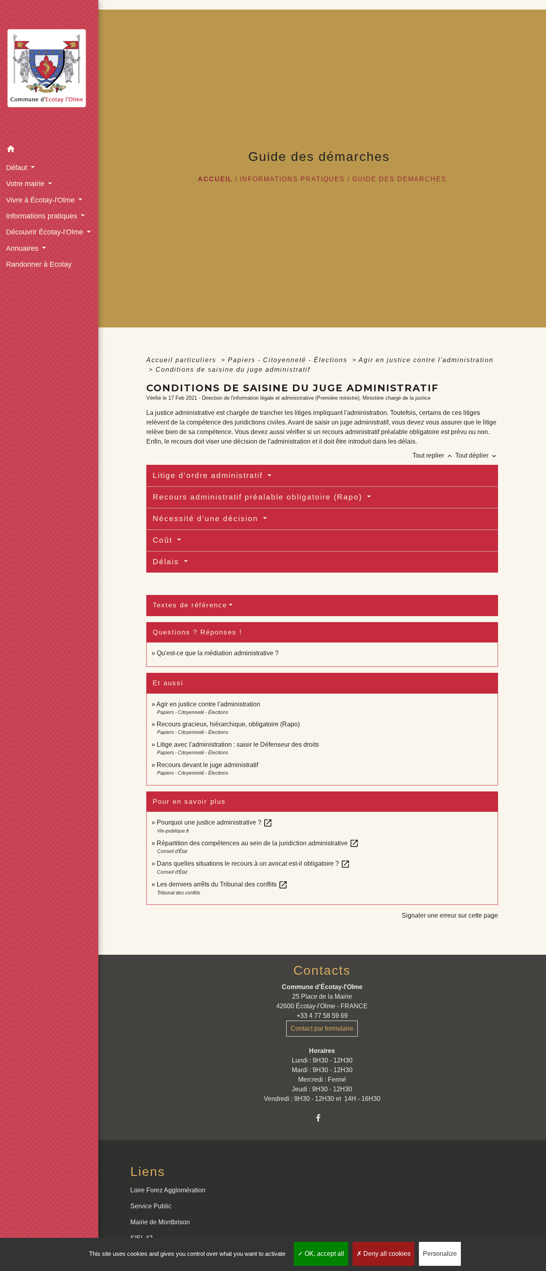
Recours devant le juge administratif (207, 764)
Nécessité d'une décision (207, 518)
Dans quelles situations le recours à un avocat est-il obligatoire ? (253, 863)
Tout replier (433, 455)
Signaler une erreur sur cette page (450, 915)
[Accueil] (49, 71)
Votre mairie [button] (26, 184)
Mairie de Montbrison (160, 1222)
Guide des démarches (399, 179)
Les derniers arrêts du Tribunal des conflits (222, 884)
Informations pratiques (292, 179)
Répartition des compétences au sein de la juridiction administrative (258, 843)
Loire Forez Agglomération (167, 1190)
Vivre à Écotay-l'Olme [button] (41, 200)
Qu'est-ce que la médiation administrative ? (218, 653)
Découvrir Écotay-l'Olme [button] (45, 232)
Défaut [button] (17, 168)
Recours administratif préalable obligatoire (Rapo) (259, 497)
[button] (49, 150)
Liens (147, 1171)
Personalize (440, 1253)
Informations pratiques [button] (42, 216)
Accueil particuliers (182, 360)
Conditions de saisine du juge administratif (232, 369)
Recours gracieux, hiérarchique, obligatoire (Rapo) (228, 724)
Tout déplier (476, 455)
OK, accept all (323, 1253)
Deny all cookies (386, 1253)
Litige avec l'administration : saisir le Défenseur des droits (238, 744)
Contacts (322, 970)
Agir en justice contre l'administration (426, 360)
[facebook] (322, 1118)
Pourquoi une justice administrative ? (215, 822)
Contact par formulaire (322, 1028)
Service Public (150, 1206)
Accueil (215, 179)
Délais (167, 561)
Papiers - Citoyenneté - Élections (289, 360)
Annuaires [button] (23, 248)
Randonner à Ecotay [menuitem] (39, 264)
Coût (164, 540)
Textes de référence (190, 605)
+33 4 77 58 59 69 (322, 1015)
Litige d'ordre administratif (209, 475)
